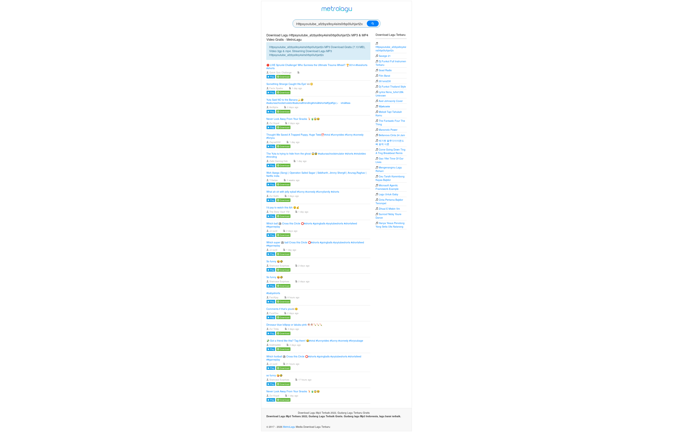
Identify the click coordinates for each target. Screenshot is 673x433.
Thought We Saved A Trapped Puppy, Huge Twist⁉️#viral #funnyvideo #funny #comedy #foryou (314, 136)
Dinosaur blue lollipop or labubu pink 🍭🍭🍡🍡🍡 (294, 324)
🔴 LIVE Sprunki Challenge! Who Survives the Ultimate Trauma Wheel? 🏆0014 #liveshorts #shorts (316, 66)
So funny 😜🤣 (274, 261)
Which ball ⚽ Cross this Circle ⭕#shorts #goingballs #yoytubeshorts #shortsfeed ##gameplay (311, 225)
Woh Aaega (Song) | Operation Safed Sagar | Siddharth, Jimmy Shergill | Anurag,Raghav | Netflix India (316, 174)
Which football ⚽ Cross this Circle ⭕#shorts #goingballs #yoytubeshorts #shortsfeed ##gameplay (313, 358)
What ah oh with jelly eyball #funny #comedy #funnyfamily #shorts (302, 191)
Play (272, 76)
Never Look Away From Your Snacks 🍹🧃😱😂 (293, 119)
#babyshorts (273, 293)
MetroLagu (289, 426)
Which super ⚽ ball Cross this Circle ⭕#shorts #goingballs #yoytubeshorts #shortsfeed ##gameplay (315, 244)
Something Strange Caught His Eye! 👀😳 (289, 84)
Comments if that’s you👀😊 (282, 309)
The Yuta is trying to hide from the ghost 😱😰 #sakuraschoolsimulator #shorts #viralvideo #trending (316, 155)
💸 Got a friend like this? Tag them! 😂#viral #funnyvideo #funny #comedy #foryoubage (314, 340)
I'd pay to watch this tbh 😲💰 (282, 207)
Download (284, 76)
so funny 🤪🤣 (274, 375)
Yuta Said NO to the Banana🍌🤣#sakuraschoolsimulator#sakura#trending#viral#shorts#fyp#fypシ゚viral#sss (308, 101)
